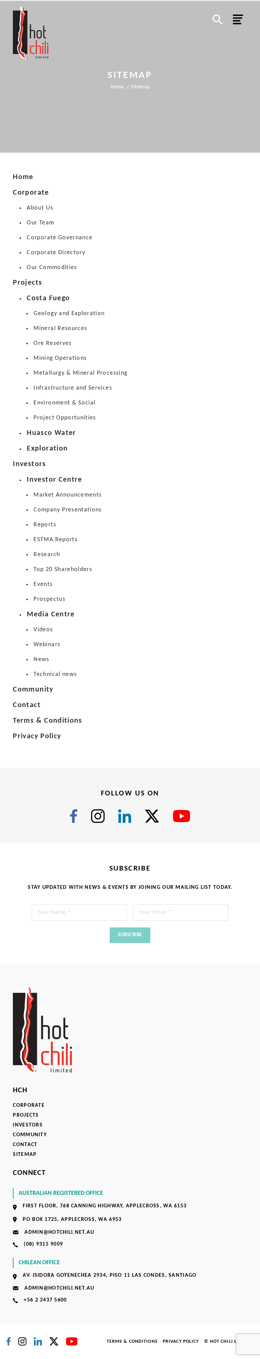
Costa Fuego (48, 298)
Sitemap (25, 1154)
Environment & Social (64, 403)
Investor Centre (54, 480)
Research (47, 554)
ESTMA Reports (56, 539)
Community (33, 690)
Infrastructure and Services (73, 388)
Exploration (47, 449)
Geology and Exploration (69, 313)
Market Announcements (68, 495)
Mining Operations (60, 358)
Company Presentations (68, 510)
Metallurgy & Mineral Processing (80, 373)
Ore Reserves (52, 343)
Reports (45, 525)
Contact (26, 705)
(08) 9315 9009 (43, 1244)
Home (117, 87)
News (41, 659)
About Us (40, 208)
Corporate (31, 193)
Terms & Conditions (47, 721)
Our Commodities (52, 267)
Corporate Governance (59, 238)
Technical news (55, 674)
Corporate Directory (56, 252)
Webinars (47, 644)
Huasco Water (51, 433)
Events (43, 584)
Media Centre (50, 614)
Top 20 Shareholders (63, 569)
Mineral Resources (60, 328)
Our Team (40, 223)
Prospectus (49, 599)
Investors (29, 464)
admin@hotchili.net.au (59, 1232)
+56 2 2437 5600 (45, 1300)
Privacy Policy (37, 736)
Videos (43, 630)
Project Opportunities (65, 418)
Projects (27, 283)
